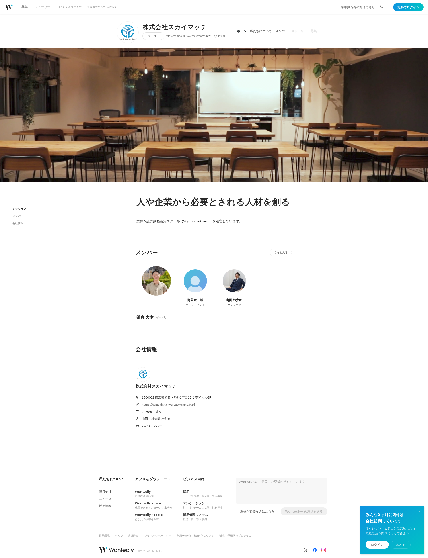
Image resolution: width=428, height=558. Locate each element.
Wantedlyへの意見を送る (304, 511)
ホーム (241, 31)
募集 (314, 31)
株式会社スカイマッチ (175, 27)
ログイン (377, 544)
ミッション (19, 209)
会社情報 (17, 223)
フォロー (153, 36)
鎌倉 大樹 (145, 317)
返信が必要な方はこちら (257, 511)
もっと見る (281, 252)
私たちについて (261, 31)
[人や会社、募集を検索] (382, 6)
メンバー (281, 31)
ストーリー (299, 31)
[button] (111, 479)
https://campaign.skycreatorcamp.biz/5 (189, 36)
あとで (400, 544)
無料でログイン (408, 7)
